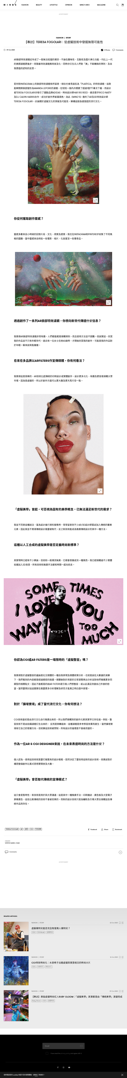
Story (68, 38)
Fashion (59, 38)
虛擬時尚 (50, 932)
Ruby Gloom (36, 1001)
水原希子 (40, 967)
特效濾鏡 (38, 829)
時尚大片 (49, 967)
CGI (31, 829)
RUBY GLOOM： (77, 996)
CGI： (61, 962)
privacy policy (65, 1053)
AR (21, 829)
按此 (36, 1075)
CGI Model (41, 932)
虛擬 (26, 829)
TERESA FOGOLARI (12, 829)
